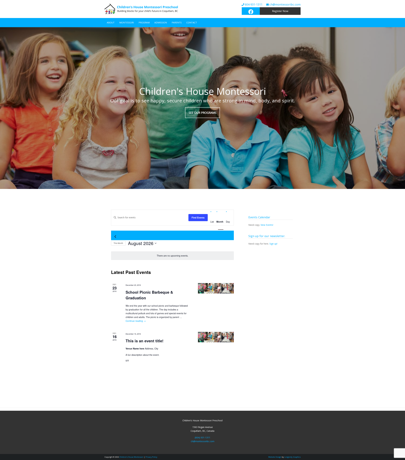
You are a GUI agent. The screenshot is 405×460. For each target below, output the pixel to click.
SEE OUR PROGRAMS (202, 113)
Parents (177, 22)
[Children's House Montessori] (143, 15)
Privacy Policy (151, 457)
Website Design (274, 457)
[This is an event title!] (216, 337)
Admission (160, 22)
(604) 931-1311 (202, 437)
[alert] (172, 255)
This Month (118, 243)
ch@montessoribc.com (285, 4)
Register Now (280, 11)
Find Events (198, 217)
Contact (191, 22)
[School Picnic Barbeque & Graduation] (216, 288)
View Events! (267, 224)
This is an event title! (144, 340)
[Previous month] (115, 237)
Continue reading (136, 320)
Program (144, 22)
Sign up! (273, 243)
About (111, 22)
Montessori (126, 22)
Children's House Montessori (131, 457)
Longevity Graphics (292, 457)
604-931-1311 (253, 4)
